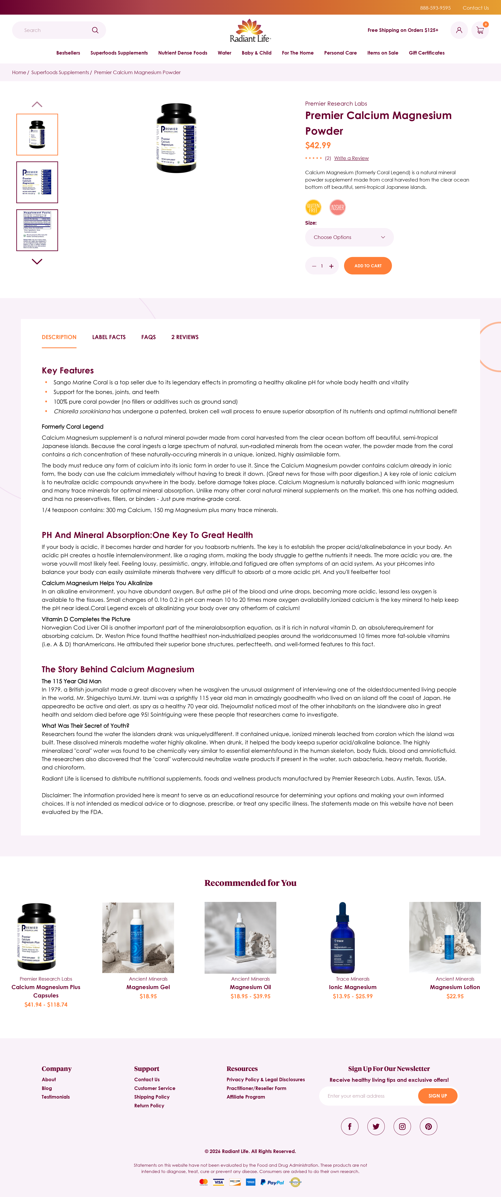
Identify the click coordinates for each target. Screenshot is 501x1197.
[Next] (37, 261)
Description (59, 337)
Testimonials (56, 1097)
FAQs (148, 337)
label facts (109, 337)
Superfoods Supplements (119, 53)
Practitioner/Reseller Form (256, 1088)
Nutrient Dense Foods (182, 53)
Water (224, 53)
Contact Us (476, 8)
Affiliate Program (246, 1097)
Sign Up (438, 1096)
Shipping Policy (152, 1097)
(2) (328, 158)
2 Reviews (185, 337)
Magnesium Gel (148, 987)
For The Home (298, 53)
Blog (47, 1088)
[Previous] (37, 104)
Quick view (46, 928)
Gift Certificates (427, 53)
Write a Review (351, 158)
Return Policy (149, 1105)
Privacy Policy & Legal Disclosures (266, 1079)
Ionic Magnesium (353, 987)
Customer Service (154, 1088)
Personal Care (340, 53)
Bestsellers (68, 53)
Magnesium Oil (250, 987)
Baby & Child (257, 53)
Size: (311, 223)
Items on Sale (382, 53)
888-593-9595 (435, 8)
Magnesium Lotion (455, 987)
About (49, 1079)
